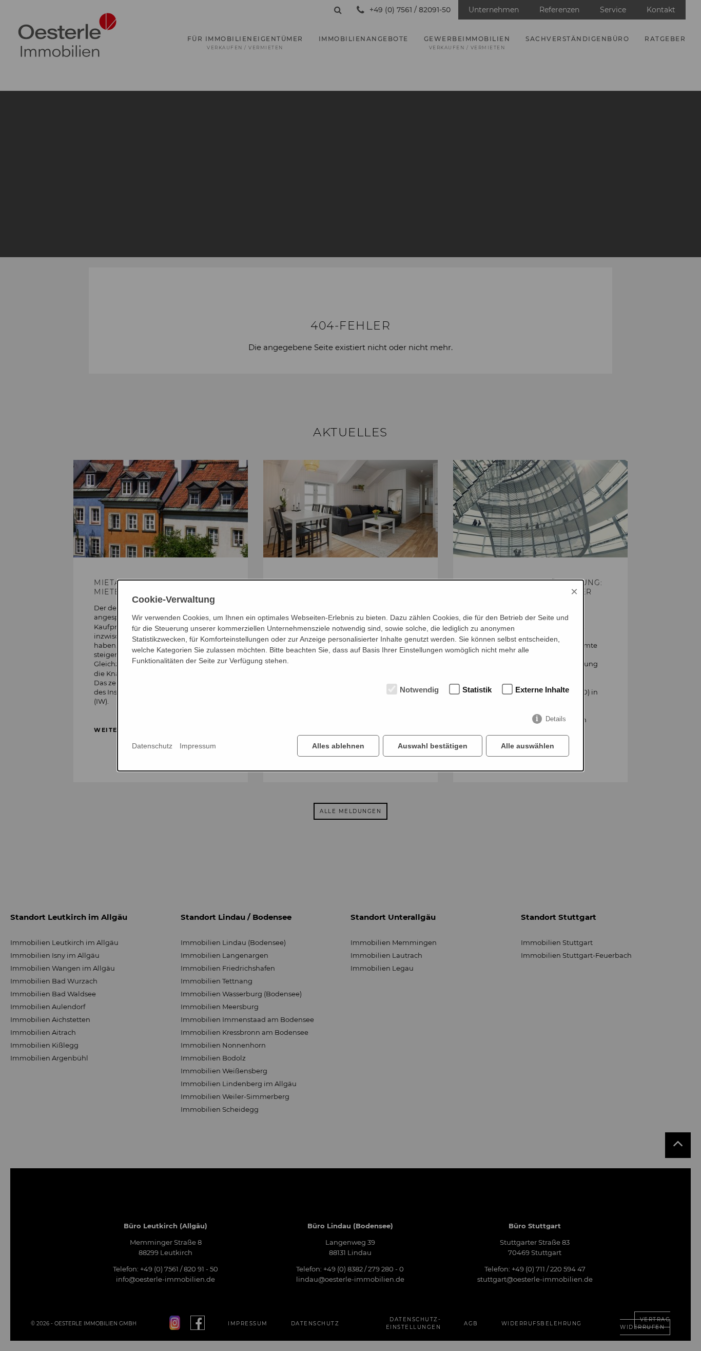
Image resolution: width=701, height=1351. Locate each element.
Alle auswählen (527, 746)
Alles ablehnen (338, 746)
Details (556, 719)
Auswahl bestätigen (433, 746)
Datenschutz (152, 746)
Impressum (198, 746)
